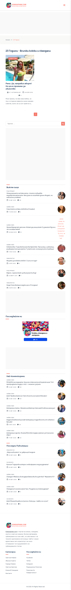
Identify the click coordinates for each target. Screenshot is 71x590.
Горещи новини (11, 564)
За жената (9, 462)
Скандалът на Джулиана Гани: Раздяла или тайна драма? (27, 489)
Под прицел (10, 191)
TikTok (28, 561)
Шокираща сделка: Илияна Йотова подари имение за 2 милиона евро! (30, 434)
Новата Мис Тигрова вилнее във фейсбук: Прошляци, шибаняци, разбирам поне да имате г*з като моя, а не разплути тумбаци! (30, 248)
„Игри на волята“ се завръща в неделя (20, 452)
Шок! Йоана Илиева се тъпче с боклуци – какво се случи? (27, 501)
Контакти (9, 573)
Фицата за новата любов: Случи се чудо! (21, 261)
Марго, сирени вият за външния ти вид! (21, 273)
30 (20, 398)
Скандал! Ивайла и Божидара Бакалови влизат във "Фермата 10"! (30, 477)
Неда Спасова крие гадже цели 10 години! (22, 285)
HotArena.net (16, 92)
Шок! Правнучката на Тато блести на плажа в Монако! (26, 396)
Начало (8, 40)
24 (20, 411)
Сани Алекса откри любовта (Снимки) (20, 209)
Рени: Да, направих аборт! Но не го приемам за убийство (19, 86)
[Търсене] (63, 124)
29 (20, 200)
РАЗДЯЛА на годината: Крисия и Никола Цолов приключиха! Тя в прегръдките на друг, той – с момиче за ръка (30, 383)
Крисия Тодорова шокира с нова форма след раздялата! (27, 464)
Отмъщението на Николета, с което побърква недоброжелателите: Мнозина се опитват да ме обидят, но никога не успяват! (29, 195)
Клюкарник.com (11, 531)
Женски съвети (11, 561)
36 (20, 387)
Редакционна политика (34, 567)
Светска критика (11, 567)
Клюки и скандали (12, 570)
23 (20, 437)
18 (21, 232)
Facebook (29, 557)
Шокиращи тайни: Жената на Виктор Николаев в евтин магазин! (30, 408)
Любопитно (10, 258)
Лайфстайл (13, 58)
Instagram (29, 564)
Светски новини (11, 557)
